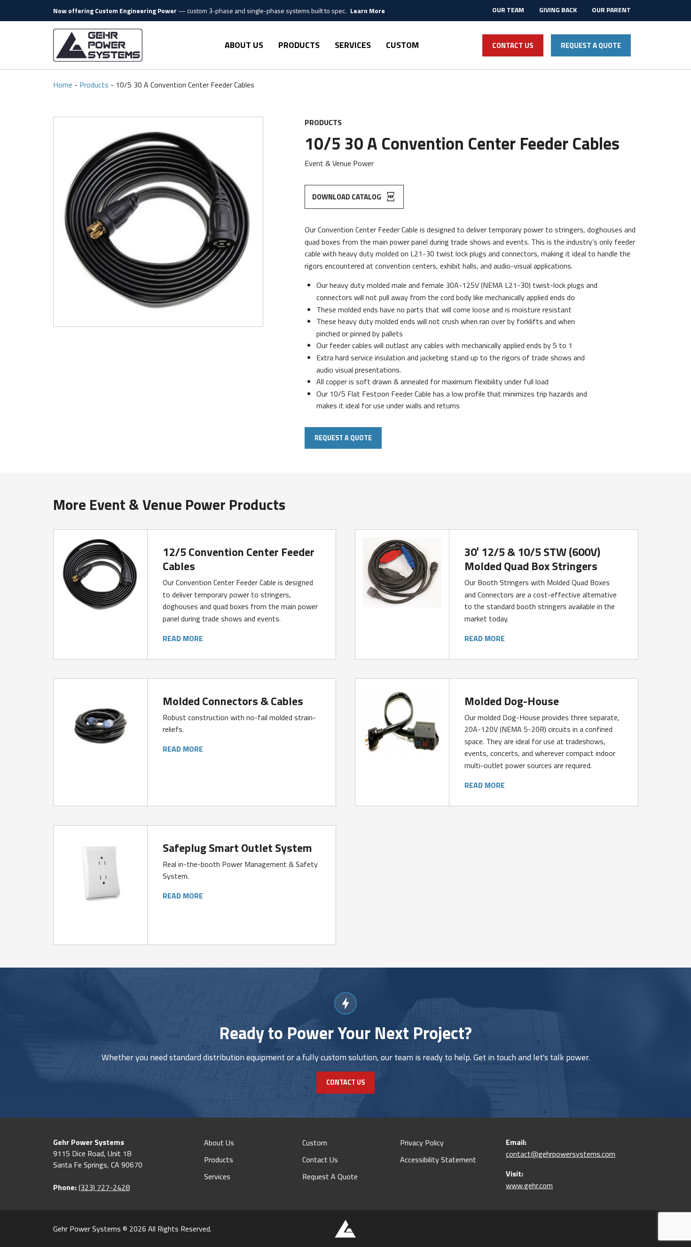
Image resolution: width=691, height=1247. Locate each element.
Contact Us (513, 45)
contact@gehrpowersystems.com (560, 1154)
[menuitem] (508, 10)
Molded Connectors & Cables (233, 700)
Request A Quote (591, 45)
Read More (183, 638)
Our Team (508, 10)
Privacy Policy (422, 1142)
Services (353, 45)
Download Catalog (347, 196)
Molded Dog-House (511, 700)
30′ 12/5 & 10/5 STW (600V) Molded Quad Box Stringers (532, 558)
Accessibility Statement (438, 1159)
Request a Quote (343, 438)
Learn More (367, 11)
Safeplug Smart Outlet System (237, 847)
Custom (402, 45)
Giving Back (558, 10)
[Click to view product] (100, 574)
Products (299, 45)
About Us (244, 45)
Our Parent (611, 10)
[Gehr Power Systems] (97, 45)
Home (62, 84)
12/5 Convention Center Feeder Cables (238, 558)
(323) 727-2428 (104, 1187)
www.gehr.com (529, 1185)
